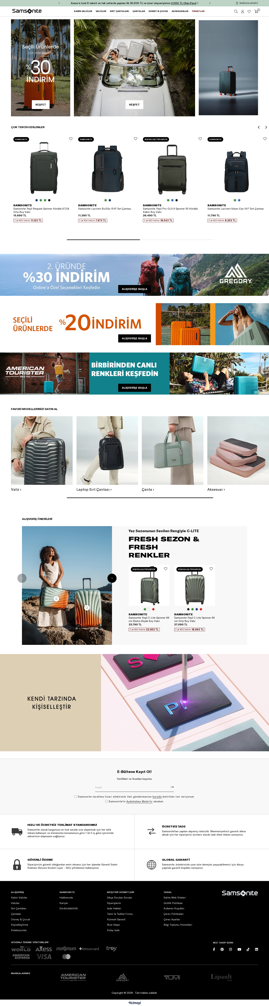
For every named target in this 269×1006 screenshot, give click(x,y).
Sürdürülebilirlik (68, 908)
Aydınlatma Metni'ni (139, 801)
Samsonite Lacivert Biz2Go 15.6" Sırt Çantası (104, 208)
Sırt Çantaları (18, 908)
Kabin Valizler (19, 897)
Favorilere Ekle (70, 138)
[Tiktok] (248, 949)
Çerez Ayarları (172, 919)
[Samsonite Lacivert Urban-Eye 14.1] (237, 167)
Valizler (15, 903)
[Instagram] (230, 949)
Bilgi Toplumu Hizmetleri (178, 924)
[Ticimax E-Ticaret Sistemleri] (134, 1003)
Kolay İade (113, 930)
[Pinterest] (222, 949)
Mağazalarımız (249, 3)
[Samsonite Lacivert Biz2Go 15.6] (107, 167)
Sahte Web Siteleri (175, 897)
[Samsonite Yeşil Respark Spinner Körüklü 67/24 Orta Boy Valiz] (42, 167)
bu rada (157, 796)
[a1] (73, 977)
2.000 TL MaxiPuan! (190, 3)
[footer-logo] (239, 893)
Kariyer (63, 903)
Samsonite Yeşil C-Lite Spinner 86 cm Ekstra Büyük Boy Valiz (149, 619)
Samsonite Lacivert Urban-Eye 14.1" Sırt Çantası (236, 208)
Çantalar (16, 914)
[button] (103, 239)
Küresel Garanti (116, 919)
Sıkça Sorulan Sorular (119, 897)
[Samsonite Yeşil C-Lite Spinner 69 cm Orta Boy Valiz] (194, 585)
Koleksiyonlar (19, 930)
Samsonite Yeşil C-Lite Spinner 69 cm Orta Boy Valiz (194, 619)
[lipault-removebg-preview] (221, 977)
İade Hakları (114, 908)
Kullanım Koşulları (174, 908)
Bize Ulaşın (113, 924)
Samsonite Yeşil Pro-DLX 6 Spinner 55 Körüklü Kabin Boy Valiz (170, 210)
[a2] (122, 977)
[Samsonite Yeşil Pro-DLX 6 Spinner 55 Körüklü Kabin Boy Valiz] (172, 167)
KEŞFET (41, 104)
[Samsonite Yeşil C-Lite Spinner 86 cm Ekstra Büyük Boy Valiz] (149, 585)
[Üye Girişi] (242, 11)
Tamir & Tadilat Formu (120, 914)
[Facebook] (214, 949)
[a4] (172, 977)
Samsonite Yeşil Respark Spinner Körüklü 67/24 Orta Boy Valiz (41, 210)
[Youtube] (239, 949)
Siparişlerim (114, 903)
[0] (256, 11)
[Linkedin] (256, 949)
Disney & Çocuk (20, 919)
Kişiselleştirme (19, 924)
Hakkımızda (66, 897)
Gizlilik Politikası (173, 903)
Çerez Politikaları (174, 914)
